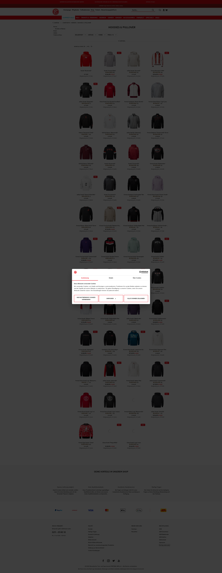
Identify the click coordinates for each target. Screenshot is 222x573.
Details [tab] (111, 278)
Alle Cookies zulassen (136, 298)
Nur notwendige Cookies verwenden (86, 298)
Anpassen (110, 298)
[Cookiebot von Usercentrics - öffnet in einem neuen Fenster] (140, 272)
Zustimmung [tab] (85, 278)
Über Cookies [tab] (137, 278)
